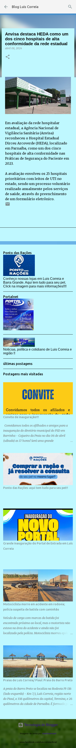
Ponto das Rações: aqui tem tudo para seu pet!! (35, 488)
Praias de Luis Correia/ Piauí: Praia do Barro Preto (38, 680)
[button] (7, 57)
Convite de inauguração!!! (21, 417)
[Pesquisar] (70, 7)
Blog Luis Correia (25, 7)
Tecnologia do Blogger (40, 725)
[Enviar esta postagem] (7, 205)
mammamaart (49, 733)
